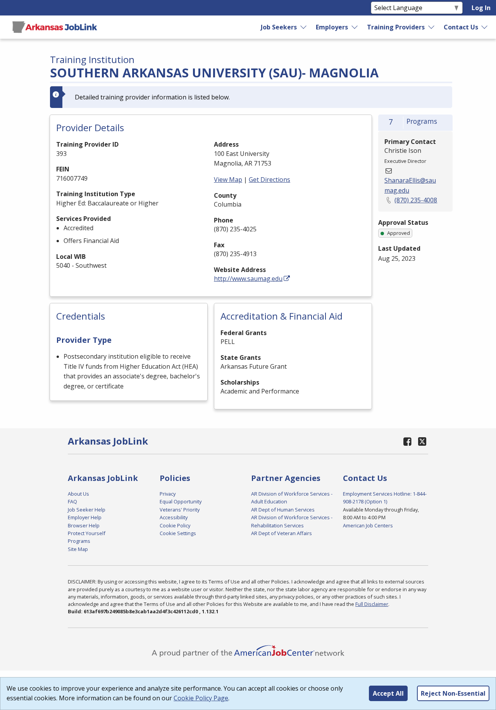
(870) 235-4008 (415, 200)
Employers (332, 27)
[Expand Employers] (355, 27)
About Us (78, 493)
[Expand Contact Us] (485, 27)
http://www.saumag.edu (248, 278)
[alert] (251, 97)
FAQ (72, 501)
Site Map (78, 549)
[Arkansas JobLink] (54, 27)
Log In (481, 7)
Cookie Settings (178, 533)
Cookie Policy (175, 525)
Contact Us (461, 27)
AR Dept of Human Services (283, 509)
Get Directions (269, 179)
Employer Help (85, 517)
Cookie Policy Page (201, 698)
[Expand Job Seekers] (304, 27)
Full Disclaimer (371, 604)
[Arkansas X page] (422, 441)
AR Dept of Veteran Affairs (281, 533)
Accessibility (174, 517)
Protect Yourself (86, 533)
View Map (228, 179)
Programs (79, 540)
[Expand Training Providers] (431, 27)
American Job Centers (368, 525)
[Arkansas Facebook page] (407, 441)
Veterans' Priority (180, 509)
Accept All (388, 693)
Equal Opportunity (181, 501)
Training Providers (396, 27)
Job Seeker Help (86, 509)
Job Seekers (279, 27)
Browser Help (84, 525)
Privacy (168, 493)
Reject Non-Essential (453, 693)
